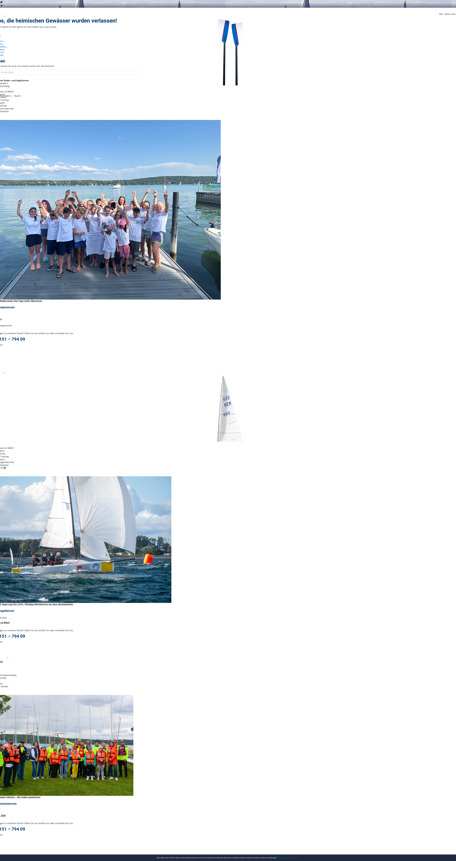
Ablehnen (296, 858)
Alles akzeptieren (285, 858)
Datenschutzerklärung (215, 858)
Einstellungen (272, 858)
